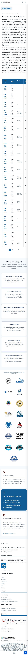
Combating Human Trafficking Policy (9, 601)
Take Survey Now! (5, 570)
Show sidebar (7, 8)
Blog (2, 585)
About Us (3, 579)
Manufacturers (9, 13)
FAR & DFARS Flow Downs (7, 628)
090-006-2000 (5, 185)
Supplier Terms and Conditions (8, 608)
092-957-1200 (5, 137)
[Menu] (25, 2)
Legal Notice (4, 626)
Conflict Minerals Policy (6, 599)
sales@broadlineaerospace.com (10, 549)
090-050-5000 (5, 112)
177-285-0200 (5, 242)
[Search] (22, 2)
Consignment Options (6, 631)
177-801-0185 (5, 218)
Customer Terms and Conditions (8, 610)
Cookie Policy (4, 597)
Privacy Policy (4, 595)
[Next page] (21, 250)
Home (3, 13)
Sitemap (3, 587)
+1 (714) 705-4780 (7, 552)
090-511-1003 (5, 88)
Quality (2, 583)
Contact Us (3, 581)
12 (18, 249)
